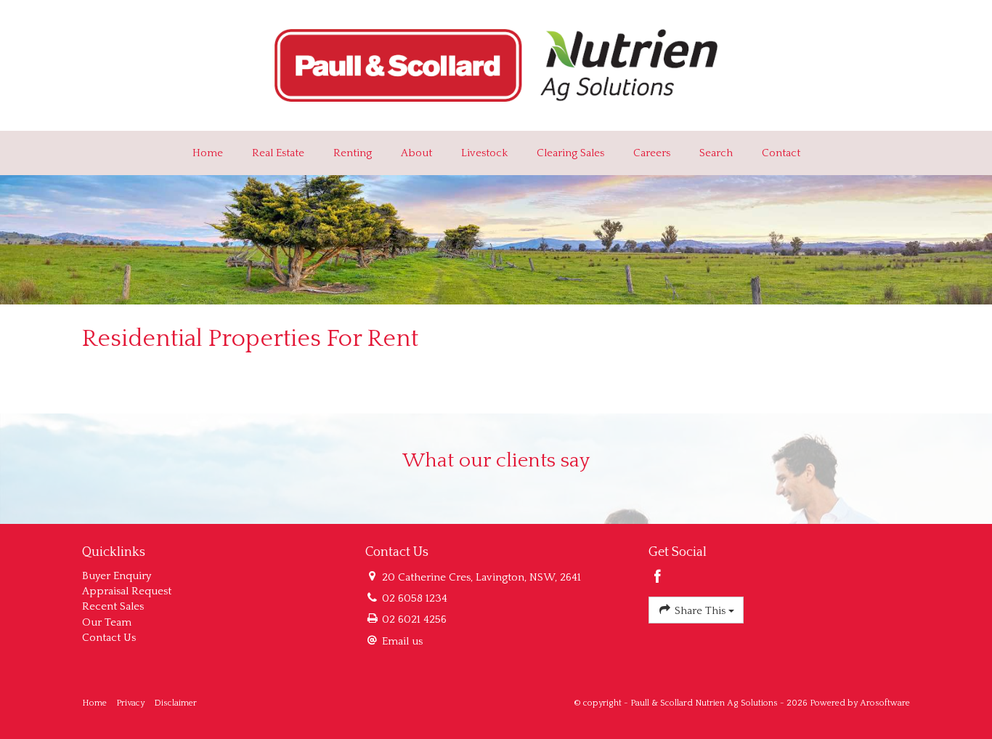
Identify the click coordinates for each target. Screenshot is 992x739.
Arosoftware (885, 703)
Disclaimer (175, 703)
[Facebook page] (658, 578)
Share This (700, 611)
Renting (352, 153)
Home (207, 153)
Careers (651, 153)
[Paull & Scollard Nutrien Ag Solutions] (496, 64)
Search (716, 153)
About (416, 153)
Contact (781, 153)
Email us (402, 641)
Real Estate (278, 153)
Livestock (484, 153)
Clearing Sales (570, 153)
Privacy (130, 703)
